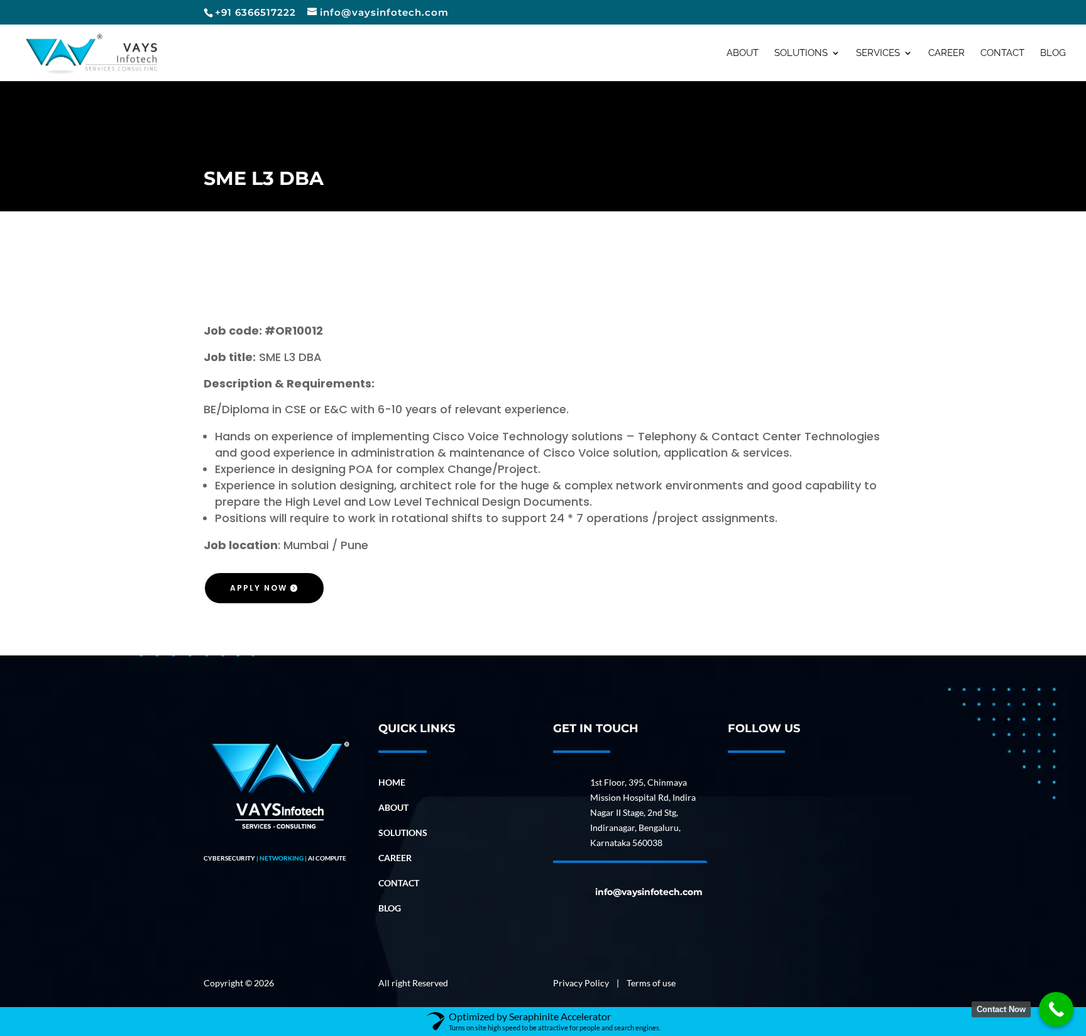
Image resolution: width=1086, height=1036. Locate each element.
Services (878, 53)
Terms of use (651, 983)
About (743, 53)
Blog (1053, 53)
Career (946, 53)
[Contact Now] (1056, 1009)
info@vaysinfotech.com (649, 892)
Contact (1002, 53)
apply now (258, 587)
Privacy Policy (582, 983)
